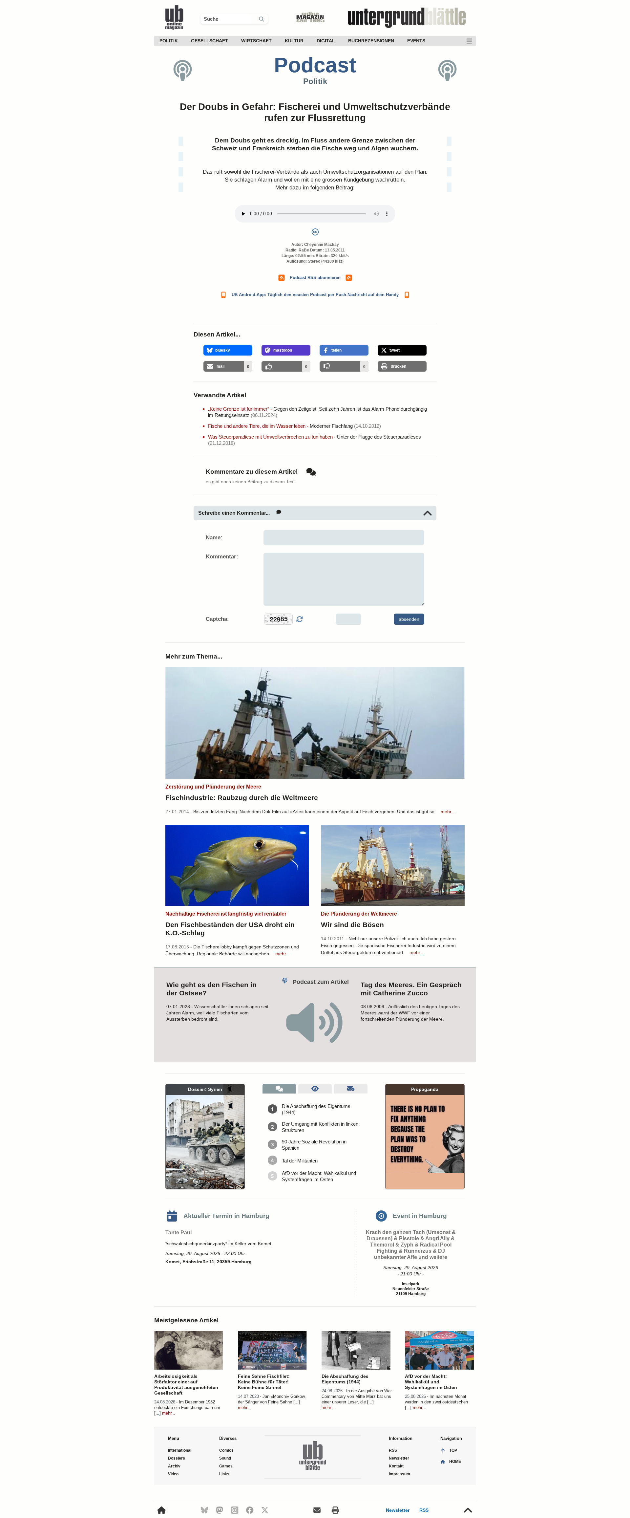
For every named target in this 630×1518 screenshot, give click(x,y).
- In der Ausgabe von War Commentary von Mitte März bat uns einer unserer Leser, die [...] (357, 1396)
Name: (214, 537)
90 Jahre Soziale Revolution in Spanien (314, 1145)
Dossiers (176, 1458)
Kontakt (396, 1466)
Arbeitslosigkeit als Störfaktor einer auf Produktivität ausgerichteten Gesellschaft (186, 1385)
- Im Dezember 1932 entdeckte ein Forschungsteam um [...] (187, 1407)
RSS (424, 1510)
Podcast (315, 65)
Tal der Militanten (300, 1160)
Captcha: (217, 619)
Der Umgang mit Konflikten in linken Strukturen (320, 1127)
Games (226, 1466)
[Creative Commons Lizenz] (315, 233)
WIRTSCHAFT (256, 40)
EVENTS (416, 40)
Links (224, 1474)
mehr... (448, 811)
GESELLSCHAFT (209, 40)
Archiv (174, 1466)
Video (173, 1474)
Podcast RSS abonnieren (315, 277)
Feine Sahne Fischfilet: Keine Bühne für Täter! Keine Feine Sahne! (264, 1382)
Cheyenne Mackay (321, 244)
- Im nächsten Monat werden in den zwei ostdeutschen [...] (436, 1402)
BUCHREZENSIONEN (371, 40)
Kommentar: (222, 556)
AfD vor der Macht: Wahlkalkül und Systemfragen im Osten (319, 1176)
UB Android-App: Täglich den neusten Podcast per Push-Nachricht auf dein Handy (315, 295)
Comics (226, 1450)
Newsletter (398, 1510)
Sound (225, 1458)
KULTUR (294, 40)
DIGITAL (326, 40)
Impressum (399, 1474)
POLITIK (168, 40)
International (179, 1450)
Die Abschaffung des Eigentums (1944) (316, 1109)
